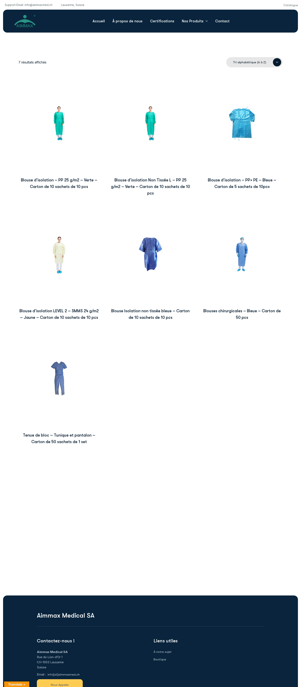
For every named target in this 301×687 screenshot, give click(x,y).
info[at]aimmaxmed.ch (64, 674)
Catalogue (290, 5)
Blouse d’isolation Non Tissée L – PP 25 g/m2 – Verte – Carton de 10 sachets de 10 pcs (150, 187)
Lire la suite (59, 154)
